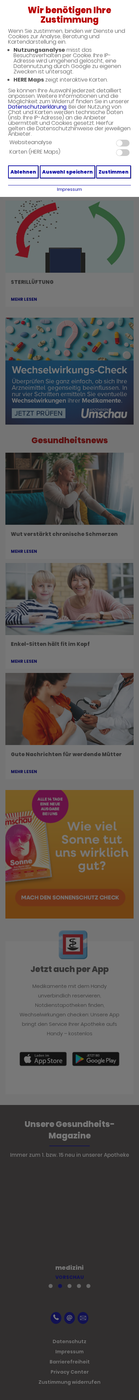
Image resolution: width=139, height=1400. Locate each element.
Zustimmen (114, 171)
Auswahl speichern (67, 171)
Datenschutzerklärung (37, 107)
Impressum (69, 189)
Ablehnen (23, 171)
